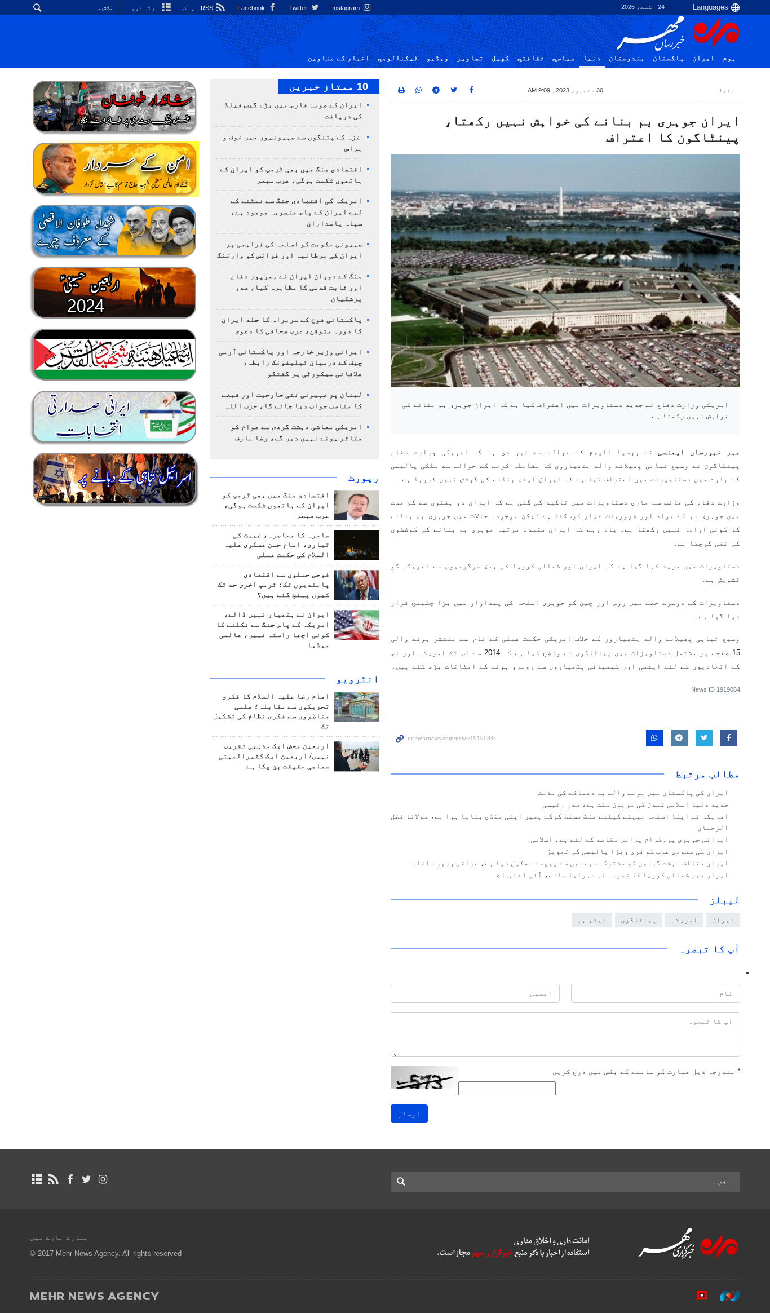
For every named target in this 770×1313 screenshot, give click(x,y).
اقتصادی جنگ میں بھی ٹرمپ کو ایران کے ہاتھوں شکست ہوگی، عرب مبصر (276, 505)
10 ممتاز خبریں (328, 86)
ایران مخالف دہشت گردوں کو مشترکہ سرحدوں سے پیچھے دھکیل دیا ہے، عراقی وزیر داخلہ (570, 863)
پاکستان (668, 58)
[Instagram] (103, 1179)
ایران (703, 58)
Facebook (252, 8)
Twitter (299, 8)
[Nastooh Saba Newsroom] (724, 1295)
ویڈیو (437, 58)
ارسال (409, 1113)
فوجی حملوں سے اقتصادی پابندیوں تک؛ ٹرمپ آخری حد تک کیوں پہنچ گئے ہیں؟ (274, 585)
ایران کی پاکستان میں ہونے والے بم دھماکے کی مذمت (633, 793)
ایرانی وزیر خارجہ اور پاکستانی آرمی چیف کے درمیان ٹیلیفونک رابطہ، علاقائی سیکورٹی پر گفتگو (290, 363)
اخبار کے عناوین (339, 58)
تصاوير (470, 58)
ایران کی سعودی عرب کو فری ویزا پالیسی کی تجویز (638, 851)
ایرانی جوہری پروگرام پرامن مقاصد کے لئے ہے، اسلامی (629, 839)
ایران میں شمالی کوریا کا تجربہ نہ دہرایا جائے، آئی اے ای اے (613, 875)
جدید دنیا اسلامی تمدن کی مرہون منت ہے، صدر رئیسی (635, 804)
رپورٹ (363, 477)
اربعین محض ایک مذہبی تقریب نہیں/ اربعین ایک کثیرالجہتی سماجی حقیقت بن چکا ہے (274, 756)
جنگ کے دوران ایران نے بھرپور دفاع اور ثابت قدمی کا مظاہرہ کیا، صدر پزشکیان (296, 287)
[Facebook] (70, 1179)
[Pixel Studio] (696, 1295)
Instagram (346, 8)
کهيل (501, 58)
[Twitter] (86, 1179)
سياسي (563, 58)
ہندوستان (627, 58)
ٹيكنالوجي (398, 58)
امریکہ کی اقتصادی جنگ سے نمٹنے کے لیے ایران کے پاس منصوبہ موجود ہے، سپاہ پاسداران (296, 212)
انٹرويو (357, 678)
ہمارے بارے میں (59, 1237)
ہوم (729, 58)
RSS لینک (199, 8)
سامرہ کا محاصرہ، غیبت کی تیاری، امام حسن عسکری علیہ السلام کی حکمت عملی (277, 545)
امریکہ (684, 920)
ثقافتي (531, 58)
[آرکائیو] (37, 1179)
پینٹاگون (639, 920)
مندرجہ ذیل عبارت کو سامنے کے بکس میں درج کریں (646, 1071)
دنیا (592, 58)
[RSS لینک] (53, 1179)
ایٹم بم (592, 920)
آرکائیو (146, 8)
